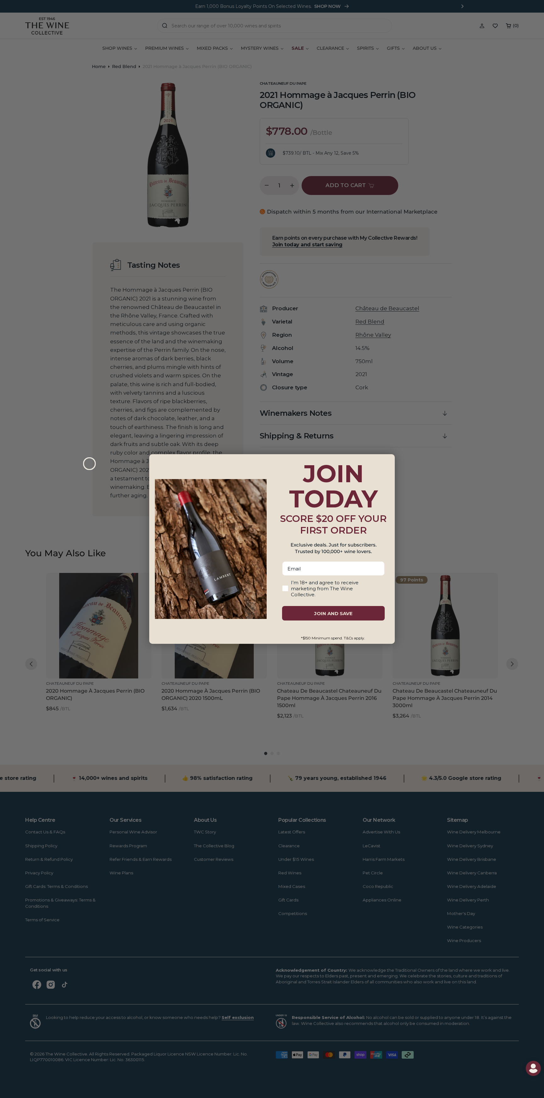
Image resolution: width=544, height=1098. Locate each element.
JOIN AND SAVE (333, 613)
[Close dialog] (89, 463)
